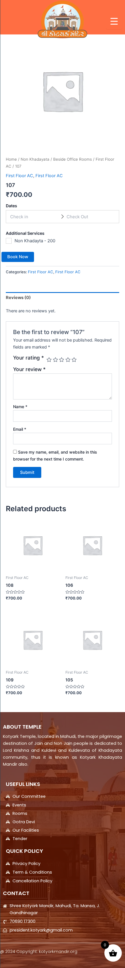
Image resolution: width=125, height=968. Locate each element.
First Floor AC (19, 175)
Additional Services (25, 233)
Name (20, 406)
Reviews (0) (18, 297)
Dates (11, 205)
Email (19, 429)
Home (11, 159)
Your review (29, 369)
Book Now (17, 256)
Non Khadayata (35, 159)
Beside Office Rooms (72, 159)
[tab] (62, 297)
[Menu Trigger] (114, 21)
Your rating (28, 358)
